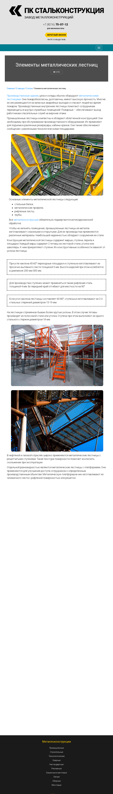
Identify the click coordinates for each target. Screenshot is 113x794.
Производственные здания (22, 95)
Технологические (56, 756)
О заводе (20, 88)
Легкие (56, 777)
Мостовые (56, 785)
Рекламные (56, 768)
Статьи (29, 88)
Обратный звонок (56, 35)
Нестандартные (56, 764)
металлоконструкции (26, 219)
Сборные (57, 781)
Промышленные (56, 748)
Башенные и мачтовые (56, 773)
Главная (10, 88)
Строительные (56, 752)
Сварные (56, 760)
